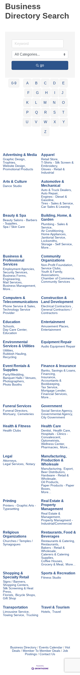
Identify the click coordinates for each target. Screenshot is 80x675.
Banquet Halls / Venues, (19, 378)
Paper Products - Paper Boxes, (57, 487)
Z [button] (45, 132)
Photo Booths (12, 384)
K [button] (27, 102)
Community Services (55, 281)
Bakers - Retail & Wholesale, (53, 549)
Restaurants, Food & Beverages (58, 534)
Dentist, (46, 430)
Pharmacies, (50, 447)
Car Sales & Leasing (55, 206)
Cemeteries (26, 414)
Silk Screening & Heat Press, (18, 590)
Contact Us (47, 654)
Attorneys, (10, 460)
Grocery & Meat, (52, 564)
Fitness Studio (51, 577)
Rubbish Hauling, (15, 353)
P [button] (27, 112)
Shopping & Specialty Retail (16, 575)
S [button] (54, 112)
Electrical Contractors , (57, 306)
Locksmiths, (49, 241)
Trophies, (9, 162)
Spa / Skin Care (14, 226)
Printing (9, 501)
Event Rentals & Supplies (16, 368)
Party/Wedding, (13, 374)
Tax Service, (49, 387)
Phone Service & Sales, (19, 306)
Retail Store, (49, 159)
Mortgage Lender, (53, 390)
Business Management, (19, 285)
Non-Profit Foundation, (57, 265)
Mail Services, (12, 282)
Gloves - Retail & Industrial (53, 171)
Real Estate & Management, (51, 515)
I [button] (54, 93)
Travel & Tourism (55, 607)
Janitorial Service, (53, 237)
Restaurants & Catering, (58, 541)
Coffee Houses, (52, 561)
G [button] (37, 93)
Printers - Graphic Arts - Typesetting (19, 507)
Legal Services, (13, 464)
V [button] (36, 122)
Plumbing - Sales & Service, (54, 225)
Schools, (9, 326)
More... (46, 247)
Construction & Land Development (57, 300)
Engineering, (12, 279)
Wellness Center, (53, 444)
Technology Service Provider (16, 311)
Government (51, 406)
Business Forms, (14, 275)
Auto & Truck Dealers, (56, 190)
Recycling (9, 357)
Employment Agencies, (19, 269)
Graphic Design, (14, 159)
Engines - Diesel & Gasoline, (54, 198)
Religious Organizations (14, 534)
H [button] (46, 93)
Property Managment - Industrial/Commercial (57, 522)
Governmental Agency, (57, 414)
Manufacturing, (51, 468)
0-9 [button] (13, 83)
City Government (53, 417)
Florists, (8, 595)
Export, (69, 468)
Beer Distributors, (53, 472)
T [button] (63, 112)
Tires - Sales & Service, (57, 203)
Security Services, (15, 272)
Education (11, 322)
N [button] (54, 102)
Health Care (51, 426)
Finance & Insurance (58, 366)
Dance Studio (12, 186)
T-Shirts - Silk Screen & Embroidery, (57, 164)
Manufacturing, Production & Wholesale (53, 460)
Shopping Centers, (16, 585)
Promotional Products (18, 169)
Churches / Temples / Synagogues (18, 542)
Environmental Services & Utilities (18, 344)
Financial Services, (54, 394)
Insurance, (48, 377)
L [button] (36, 102)
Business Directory (23, 647)
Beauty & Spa (14, 215)
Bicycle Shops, (25, 595)
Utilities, (8, 350)
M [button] (45, 102)
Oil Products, (50, 482)
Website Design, (14, 166)
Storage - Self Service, (57, 244)
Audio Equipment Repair (58, 346)
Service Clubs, (51, 268)
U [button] (27, 122)
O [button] (63, 102)
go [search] (42, 65)
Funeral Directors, (15, 410)
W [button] (45, 122)
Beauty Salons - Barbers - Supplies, (20, 221)
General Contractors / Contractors (56, 311)
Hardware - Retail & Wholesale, (55, 477)
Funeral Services (17, 406)
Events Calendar (50, 647)
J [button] (62, 93)
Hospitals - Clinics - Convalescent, (54, 435)
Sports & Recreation (58, 573)
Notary (30, 464)
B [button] (36, 83)
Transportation (15, 607)
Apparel (47, 155)
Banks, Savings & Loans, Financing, (58, 372)
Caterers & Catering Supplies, (55, 556)
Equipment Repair (56, 342)
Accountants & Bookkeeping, (51, 382)
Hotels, (46, 611)
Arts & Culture (15, 181)
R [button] (45, 112)
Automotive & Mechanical (52, 183)
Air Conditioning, (52, 231)
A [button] (27, 83)
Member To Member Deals (41, 650)
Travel (56, 611)
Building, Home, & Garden (56, 217)
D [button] (54, 83)
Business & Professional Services (13, 260)
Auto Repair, (49, 193)
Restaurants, (50, 544)
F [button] (28, 93)
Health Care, (62, 430)
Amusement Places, (55, 326)
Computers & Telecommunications (20, 300)
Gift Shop (9, 598)
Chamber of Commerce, (58, 278)
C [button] (45, 83)
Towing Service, (14, 615)
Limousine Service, (16, 611)
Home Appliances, (53, 234)
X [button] (55, 122)
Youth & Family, (52, 271)
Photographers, (14, 381)
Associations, (50, 275)
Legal (7, 456)
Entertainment (53, 322)
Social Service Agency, (57, 410)
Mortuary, (9, 414)
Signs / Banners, (14, 581)
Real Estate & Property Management (52, 505)
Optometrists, (50, 440)
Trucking (32, 615)
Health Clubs (12, 430)
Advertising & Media (20, 155)
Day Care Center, (15, 329)
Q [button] (36, 112)
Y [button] (63, 122)
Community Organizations (53, 258)
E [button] (63, 83)
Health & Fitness (17, 426)
